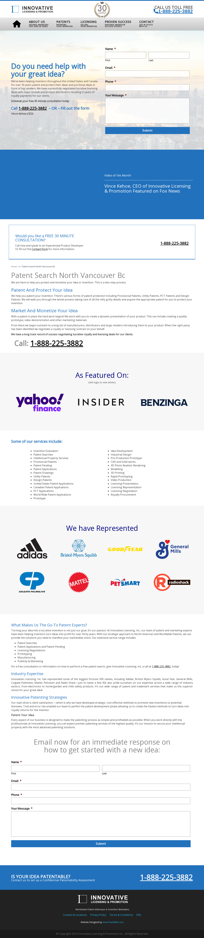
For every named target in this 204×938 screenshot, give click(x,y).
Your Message (116, 95)
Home (14, 266)
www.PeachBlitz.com (113, 922)
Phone (110, 81)
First (107, 60)
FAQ (138, 915)
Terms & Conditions (121, 915)
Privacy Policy (98, 915)
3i (19, 266)
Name (110, 49)
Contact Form (40, 249)
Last (151, 60)
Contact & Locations (75, 915)
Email (110, 67)
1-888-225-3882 (175, 11)
